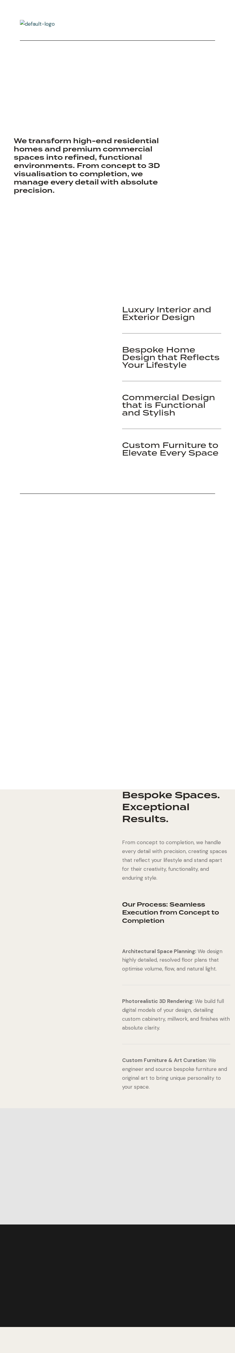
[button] (131, 24)
